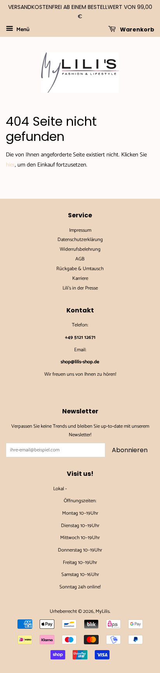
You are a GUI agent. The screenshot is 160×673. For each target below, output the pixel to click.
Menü (22, 29)
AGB (80, 259)
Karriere (80, 278)
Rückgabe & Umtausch (80, 269)
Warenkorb (136, 29)
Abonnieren (130, 450)
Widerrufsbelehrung (80, 249)
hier (10, 165)
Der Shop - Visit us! (87, 489)
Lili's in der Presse (80, 288)
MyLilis (103, 611)
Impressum (80, 230)
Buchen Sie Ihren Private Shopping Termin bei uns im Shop (80, 387)
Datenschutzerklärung (80, 240)
